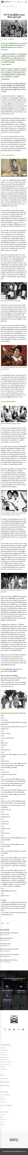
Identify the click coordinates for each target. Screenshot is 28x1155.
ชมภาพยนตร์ (4, 1078)
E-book (3, 1122)
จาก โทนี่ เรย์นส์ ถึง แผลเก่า (5, 943)
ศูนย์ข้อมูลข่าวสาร (5, 1057)
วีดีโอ (2, 1117)
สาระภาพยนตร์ (10, 5)
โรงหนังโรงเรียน (4, 1092)
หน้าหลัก (4, 5)
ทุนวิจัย (2, 1097)
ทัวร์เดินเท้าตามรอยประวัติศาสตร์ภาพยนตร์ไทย (9, 949)
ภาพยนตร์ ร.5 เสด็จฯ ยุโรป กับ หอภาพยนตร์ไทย (9, 954)
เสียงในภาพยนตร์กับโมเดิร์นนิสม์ (6, 938)
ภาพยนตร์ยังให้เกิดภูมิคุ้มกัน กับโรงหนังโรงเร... (9, 960)
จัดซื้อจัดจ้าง (4, 1069)
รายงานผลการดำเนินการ (6, 1062)
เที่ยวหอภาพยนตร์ (5, 1082)
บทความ (8, 923)
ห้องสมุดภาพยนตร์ (5, 1085)
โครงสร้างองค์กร (5, 1055)
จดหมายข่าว (4, 1119)
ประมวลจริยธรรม (5, 1059)
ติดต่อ (2, 1125)
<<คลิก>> (14, 671)
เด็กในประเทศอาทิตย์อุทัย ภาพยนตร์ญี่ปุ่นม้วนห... (9, 933)
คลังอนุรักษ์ (3, 1052)
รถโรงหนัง (3, 1099)
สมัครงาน (3, 1066)
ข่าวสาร (3, 1075)
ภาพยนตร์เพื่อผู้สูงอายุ (6, 1095)
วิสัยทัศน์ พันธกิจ (4, 1050)
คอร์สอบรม (3, 1102)
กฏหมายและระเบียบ (5, 1064)
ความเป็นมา (3, 1048)
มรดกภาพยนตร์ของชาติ (6, 1105)
